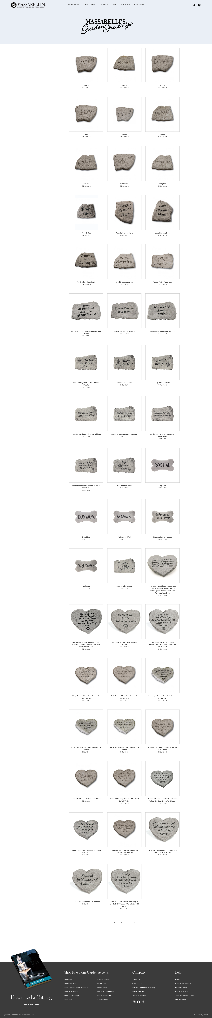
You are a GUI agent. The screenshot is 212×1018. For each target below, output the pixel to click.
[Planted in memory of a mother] (86, 881)
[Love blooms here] (162, 212)
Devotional (102, 987)
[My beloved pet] (124, 516)
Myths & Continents (105, 991)
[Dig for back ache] (162, 362)
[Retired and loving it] (86, 261)
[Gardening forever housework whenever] (162, 413)
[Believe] (86, 163)
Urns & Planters (71, 991)
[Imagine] (162, 163)
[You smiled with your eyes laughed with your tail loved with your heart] (162, 621)
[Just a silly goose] (124, 565)
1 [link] (107, 922)
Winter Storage (181, 991)
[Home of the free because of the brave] (86, 310)
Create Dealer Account (184, 995)
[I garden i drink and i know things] (86, 413)
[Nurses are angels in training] (162, 310)
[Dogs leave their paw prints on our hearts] (86, 675)
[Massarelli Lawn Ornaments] (28, 5)
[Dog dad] (162, 465)
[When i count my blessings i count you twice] (86, 829)
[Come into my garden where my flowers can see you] (124, 829)
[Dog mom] (86, 516)
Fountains (68, 979)
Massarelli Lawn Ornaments (22, 1015)
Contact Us (137, 983)
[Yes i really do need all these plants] (86, 362)
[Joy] (86, 114)
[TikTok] (143, 1003)
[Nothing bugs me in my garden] (124, 413)
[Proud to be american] (162, 261)
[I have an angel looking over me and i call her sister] (162, 829)
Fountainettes (70, 983)
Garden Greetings (71, 995)
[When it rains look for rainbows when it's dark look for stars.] (162, 778)
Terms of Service (139, 995)
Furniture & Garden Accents (76, 987)
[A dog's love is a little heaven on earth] (86, 727)
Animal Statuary (103, 979)
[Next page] (141, 922)
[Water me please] (124, 362)
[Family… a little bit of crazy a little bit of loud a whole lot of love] (124, 881)
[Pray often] (86, 212)
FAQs (177, 979)
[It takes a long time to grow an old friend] (162, 727)
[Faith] (86, 65)
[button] (74, 5)
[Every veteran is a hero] (124, 310)
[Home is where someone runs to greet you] (86, 465)
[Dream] (162, 114)
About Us (136, 979)
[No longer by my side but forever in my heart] (162, 675)
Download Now (31, 1004)
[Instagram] (134, 1003)
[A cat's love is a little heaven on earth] (124, 727)
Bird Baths (101, 983)
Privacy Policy (138, 991)
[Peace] (124, 114)
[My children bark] (124, 465)
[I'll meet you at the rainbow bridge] (124, 621)
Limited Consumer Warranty (143, 987)
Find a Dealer (180, 999)
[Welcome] (124, 163)
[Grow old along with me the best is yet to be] (124, 778)
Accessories (102, 999)
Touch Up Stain (181, 987)
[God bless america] (124, 261)
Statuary (68, 999)
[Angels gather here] (124, 212)
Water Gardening (104, 995)
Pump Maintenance (183, 983)
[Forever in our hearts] (162, 516)
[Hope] (124, 65)
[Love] (162, 65)
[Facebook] (138, 1003)
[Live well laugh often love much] (86, 778)
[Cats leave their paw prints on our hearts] (124, 675)
